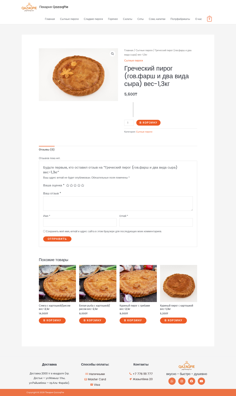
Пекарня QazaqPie (53, 7)
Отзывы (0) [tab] (47, 149)
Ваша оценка (54, 185)
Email (123, 216)
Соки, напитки (157, 19)
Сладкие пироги (93, 19)
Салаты (127, 19)
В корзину (148, 122)
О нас (198, 19)
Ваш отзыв (52, 193)
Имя (46, 216)
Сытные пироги (69, 19)
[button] (112, 54)
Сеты (140, 19)
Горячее (113, 19)
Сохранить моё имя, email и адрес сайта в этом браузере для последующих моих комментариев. (104, 231)
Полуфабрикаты (180, 19)
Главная (50, 19)
